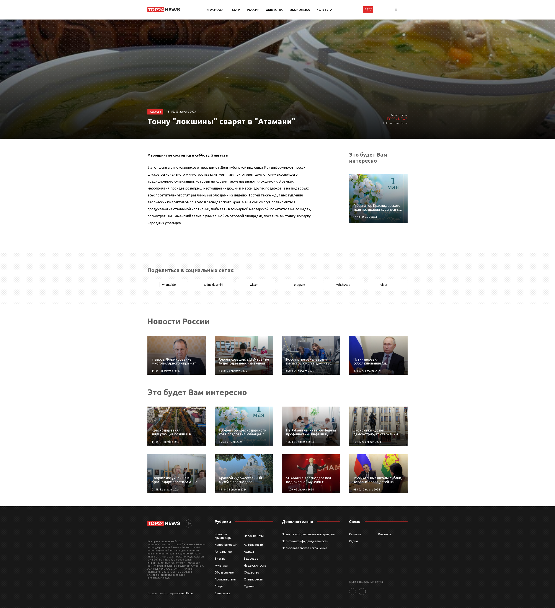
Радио (353, 541)
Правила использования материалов (308, 534)
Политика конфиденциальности (305, 541)
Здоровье (251, 558)
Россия (253, 9)
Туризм (249, 586)
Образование (224, 572)
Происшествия (225, 579)
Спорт (219, 586)
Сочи (236, 9)
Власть (220, 558)
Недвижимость (255, 565)
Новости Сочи (254, 536)
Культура (324, 9)
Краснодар (215, 9)
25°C (368, 10)
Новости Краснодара (223, 536)
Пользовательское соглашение (304, 548)
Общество (275, 9)
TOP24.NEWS (397, 119)
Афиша (249, 551)
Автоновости (253, 544)
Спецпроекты (253, 579)
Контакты (385, 534)
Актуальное (223, 551)
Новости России (226, 544)
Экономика (300, 9)
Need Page (185, 593)
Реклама (355, 534)
